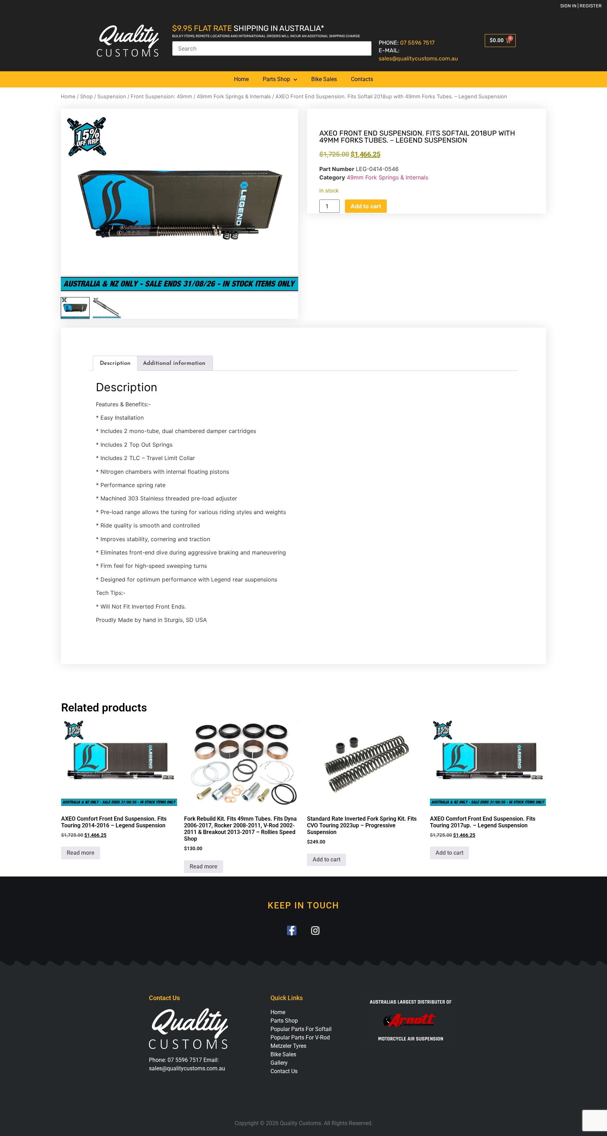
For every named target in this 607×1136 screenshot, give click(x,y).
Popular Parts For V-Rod (300, 1037)
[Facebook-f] (291, 930)
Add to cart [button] (326, 859)
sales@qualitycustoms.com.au (418, 58)
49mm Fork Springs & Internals (234, 96)
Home (241, 79)
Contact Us (284, 1071)
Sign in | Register (581, 5)
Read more (80, 852)
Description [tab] (115, 363)
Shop (86, 96)
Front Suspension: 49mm (161, 96)
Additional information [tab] (174, 363)
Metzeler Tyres (288, 1046)
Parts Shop (276, 79)
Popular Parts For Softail (301, 1029)
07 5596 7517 (417, 42)
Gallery (279, 1062)
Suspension (111, 96)
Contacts (362, 79)
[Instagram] (315, 930)
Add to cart (366, 206)
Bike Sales (324, 79)
